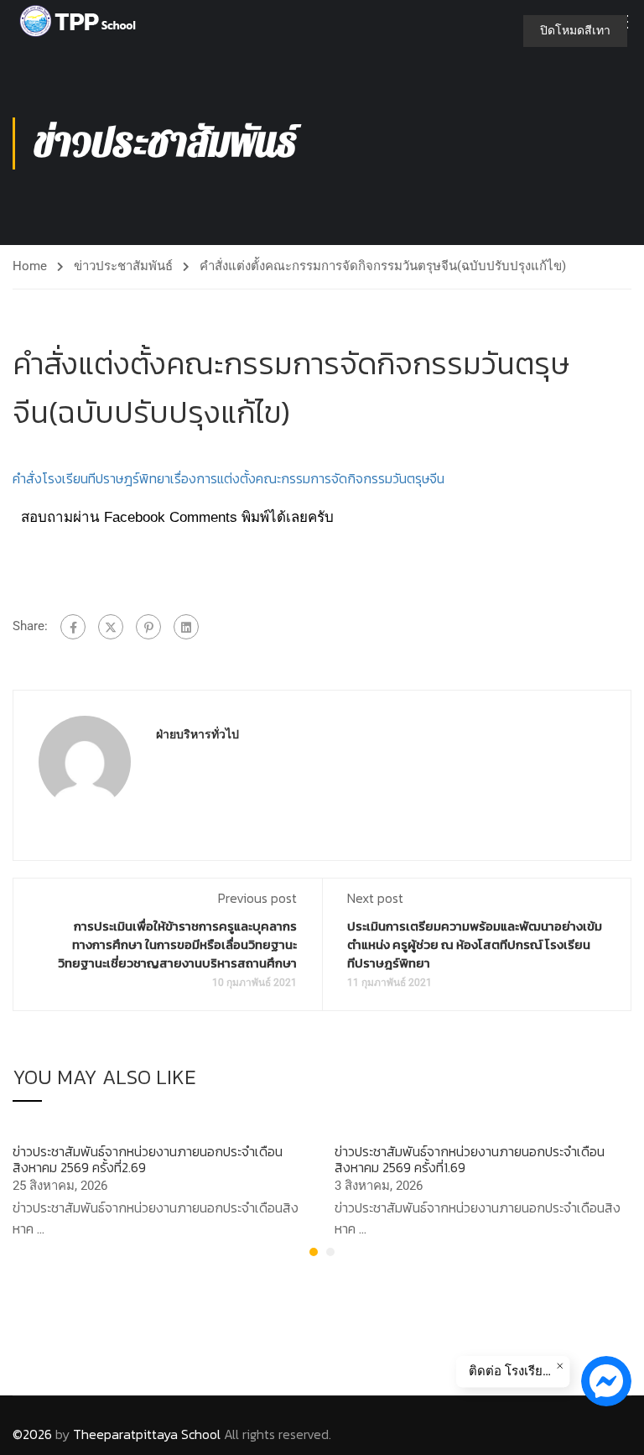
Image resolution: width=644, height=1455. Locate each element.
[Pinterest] (148, 626)
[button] (313, 1252)
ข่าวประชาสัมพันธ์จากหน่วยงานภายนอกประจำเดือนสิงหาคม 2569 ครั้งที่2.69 (148, 1159)
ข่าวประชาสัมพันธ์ (123, 266)
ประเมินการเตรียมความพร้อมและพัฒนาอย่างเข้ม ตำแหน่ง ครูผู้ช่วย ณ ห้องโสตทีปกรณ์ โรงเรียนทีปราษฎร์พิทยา (474, 944)
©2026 (32, 1434)
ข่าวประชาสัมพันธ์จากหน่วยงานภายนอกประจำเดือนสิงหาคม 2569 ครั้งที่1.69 (470, 1159)
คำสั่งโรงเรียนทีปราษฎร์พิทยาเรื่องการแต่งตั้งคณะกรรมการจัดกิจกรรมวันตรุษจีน (228, 478)
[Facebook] (73, 626)
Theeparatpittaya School (147, 1434)
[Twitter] (110, 626)
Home (30, 266)
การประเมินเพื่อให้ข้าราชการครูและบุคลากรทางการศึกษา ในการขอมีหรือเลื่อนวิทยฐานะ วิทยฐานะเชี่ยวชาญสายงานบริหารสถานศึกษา (177, 944)
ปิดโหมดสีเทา (575, 30)
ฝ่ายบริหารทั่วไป (197, 734)
